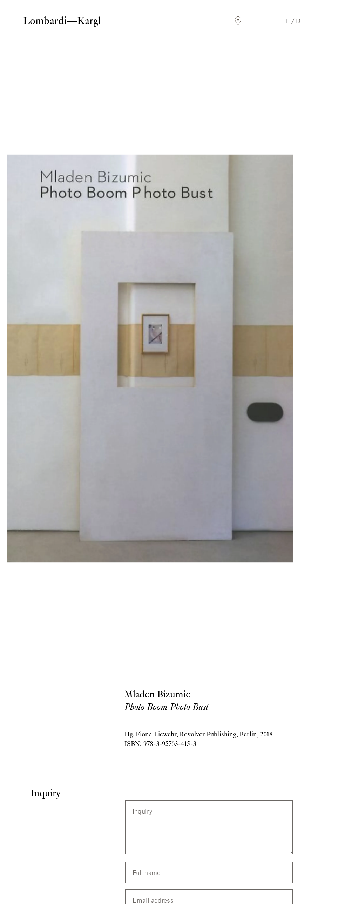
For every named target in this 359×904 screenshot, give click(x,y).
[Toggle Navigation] (341, 21)
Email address (153, 900)
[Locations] (238, 21)
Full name (147, 872)
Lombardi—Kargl (62, 20)
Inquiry (142, 811)
